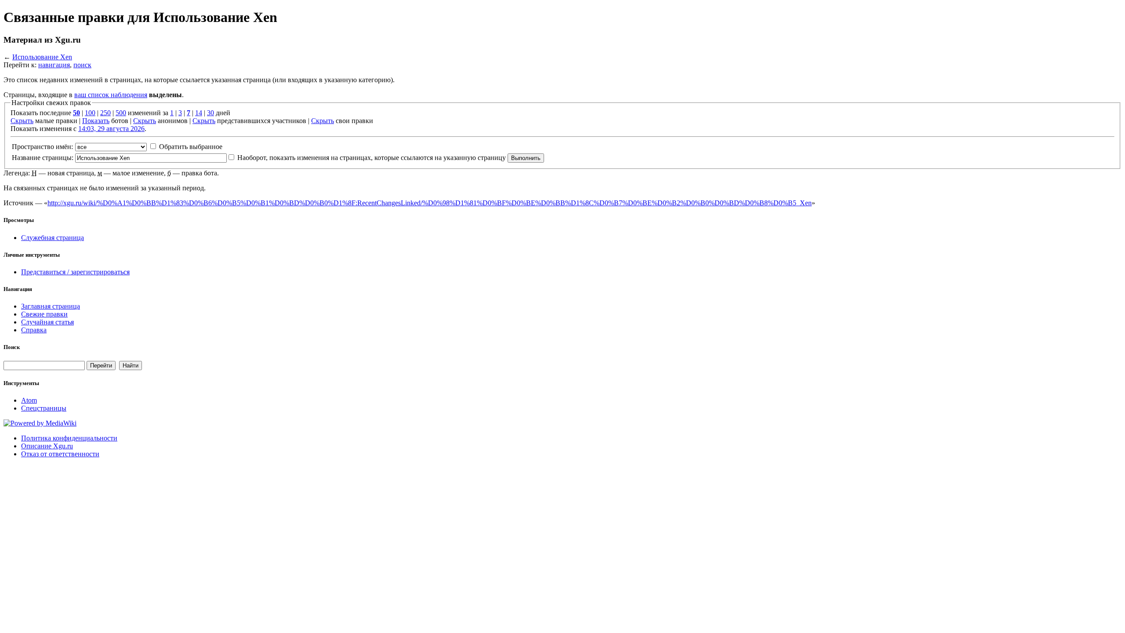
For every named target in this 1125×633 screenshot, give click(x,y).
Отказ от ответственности (60, 454)
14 (198, 112)
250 (105, 112)
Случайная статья (47, 322)
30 (210, 112)
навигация (54, 65)
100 (90, 112)
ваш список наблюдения (110, 94)
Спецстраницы (43, 408)
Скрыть (22, 120)
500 (121, 112)
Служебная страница (52, 237)
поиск (82, 65)
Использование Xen (42, 57)
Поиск (12, 347)
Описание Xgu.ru (47, 446)
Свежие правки (44, 314)
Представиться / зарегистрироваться (75, 272)
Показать (95, 120)
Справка (34, 330)
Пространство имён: (42, 146)
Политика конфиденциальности (69, 438)
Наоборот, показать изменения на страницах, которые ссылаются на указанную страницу (371, 157)
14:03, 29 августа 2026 (111, 128)
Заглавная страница (50, 306)
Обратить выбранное (190, 146)
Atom (29, 400)
